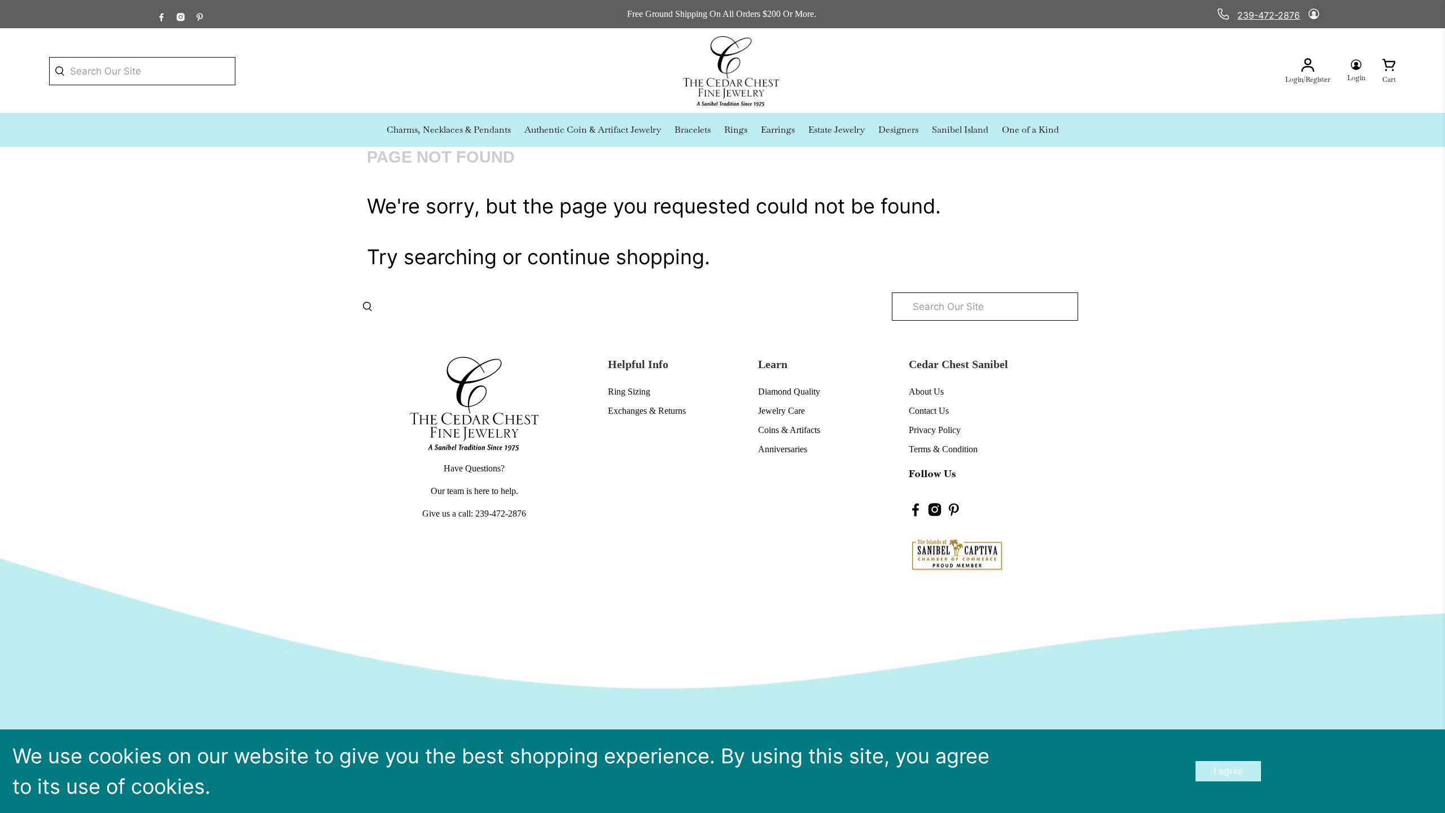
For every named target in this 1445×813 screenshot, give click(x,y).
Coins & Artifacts (789, 430)
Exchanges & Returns (647, 411)
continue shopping (615, 256)
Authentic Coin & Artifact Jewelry (592, 130)
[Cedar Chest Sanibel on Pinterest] (200, 14)
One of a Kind (1030, 130)
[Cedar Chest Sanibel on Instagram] (180, 14)
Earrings (778, 130)
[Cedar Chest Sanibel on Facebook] (161, 14)
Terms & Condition (943, 449)
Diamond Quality (789, 391)
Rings (735, 130)
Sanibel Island (960, 130)
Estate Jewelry (836, 130)
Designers (898, 130)
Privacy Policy (935, 430)
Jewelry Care (781, 411)
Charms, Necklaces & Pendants (449, 130)
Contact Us (929, 411)
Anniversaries (782, 449)
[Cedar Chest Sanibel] (731, 71)
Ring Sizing (629, 391)
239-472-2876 (1268, 15)
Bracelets (693, 130)
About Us (926, 391)
